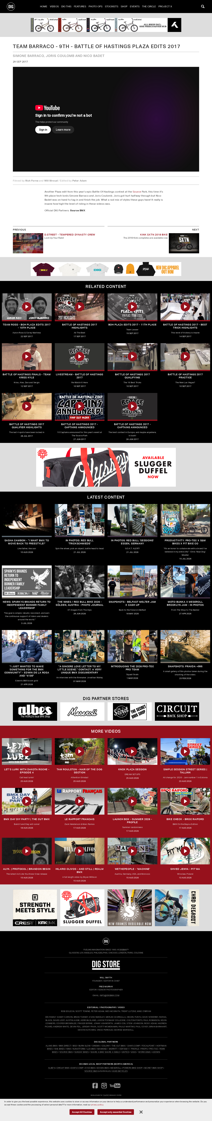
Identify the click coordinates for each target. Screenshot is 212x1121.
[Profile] (177, 907)
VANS (133, 1052)
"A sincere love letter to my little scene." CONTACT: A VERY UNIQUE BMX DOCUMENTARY (80, 669)
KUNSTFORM (79, 1049)
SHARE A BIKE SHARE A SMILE (105, 1052)
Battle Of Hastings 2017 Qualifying (132, 376)
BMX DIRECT (65, 1046)
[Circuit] (177, 711)
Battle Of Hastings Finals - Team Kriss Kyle (27, 376)
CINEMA (96, 1046)
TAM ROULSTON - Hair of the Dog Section (79, 771)
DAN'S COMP (133, 1046)
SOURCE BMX (66, 1052)
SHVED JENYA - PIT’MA (185, 869)
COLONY (106, 1046)
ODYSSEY (124, 1049)
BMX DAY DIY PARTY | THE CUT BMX (27, 819)
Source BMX (91, 1071)
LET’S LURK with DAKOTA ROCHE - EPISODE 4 (26, 771)
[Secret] (130, 711)
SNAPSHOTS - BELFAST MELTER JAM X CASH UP (132, 603)
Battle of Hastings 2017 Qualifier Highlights (26, 426)
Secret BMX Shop (153, 1068)
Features (80, 6)
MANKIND (102, 1049)
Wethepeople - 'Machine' (132, 869)
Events (135, 6)
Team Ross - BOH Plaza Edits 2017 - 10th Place (27, 326)
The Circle (149, 6)
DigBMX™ (124, 949)
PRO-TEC (153, 1049)
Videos (54, 6)
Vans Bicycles (120, 1071)
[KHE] (106, 25)
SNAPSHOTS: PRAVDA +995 (185, 666)
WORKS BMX (144, 1052)
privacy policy (97, 1104)
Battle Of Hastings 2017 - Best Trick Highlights (185, 326)
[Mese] (82, 711)
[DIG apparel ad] (106, 269)
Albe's (51, 1068)
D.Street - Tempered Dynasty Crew (69, 234)
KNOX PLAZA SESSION (132, 769)
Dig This (66, 6)
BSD (74, 1046)
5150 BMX (90, 1068)
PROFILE (135, 1049)
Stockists (111, 6)
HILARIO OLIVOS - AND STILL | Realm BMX (80, 871)
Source (137, 191)
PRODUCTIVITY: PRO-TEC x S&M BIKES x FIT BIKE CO (185, 542)
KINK (68, 1049)
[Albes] (35, 711)
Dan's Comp (77, 1068)
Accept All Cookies (82, 1112)
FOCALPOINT (148, 1046)
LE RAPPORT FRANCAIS (80, 819)
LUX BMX (91, 1049)
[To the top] (106, 941)
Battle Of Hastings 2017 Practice (185, 376)
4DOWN (156, 1052)
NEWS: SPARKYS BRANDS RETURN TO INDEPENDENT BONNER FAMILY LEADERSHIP (27, 605)
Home (43, 6)
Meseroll (115, 1068)
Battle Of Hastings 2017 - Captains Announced (79, 426)
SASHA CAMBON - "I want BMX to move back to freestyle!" (27, 542)
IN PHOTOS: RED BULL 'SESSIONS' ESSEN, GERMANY (132, 542)
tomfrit (106, 1095)
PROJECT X (165, 6)
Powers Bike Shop (132, 1068)
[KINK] (35, 907)
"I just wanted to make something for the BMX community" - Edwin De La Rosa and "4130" (26, 671)
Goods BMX (103, 1068)
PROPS (144, 1049)
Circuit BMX (62, 1068)
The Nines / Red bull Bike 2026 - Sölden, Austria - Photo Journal (80, 603)
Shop (124, 6)
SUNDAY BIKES (81, 1052)
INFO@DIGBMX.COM (109, 995)
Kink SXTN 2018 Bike (154, 234)
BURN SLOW (84, 1046)
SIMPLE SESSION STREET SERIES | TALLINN (185, 771)
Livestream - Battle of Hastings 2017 (79, 376)
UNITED (125, 1052)
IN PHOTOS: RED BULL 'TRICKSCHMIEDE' (80, 542)
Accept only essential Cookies (115, 1112)
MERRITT (113, 1049)
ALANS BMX (51, 1046)
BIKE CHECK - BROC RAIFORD (185, 819)
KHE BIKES (59, 1049)
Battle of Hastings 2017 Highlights (79, 326)
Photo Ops (95, 6)
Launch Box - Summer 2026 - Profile (132, 821)
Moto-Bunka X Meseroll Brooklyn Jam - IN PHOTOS (185, 603)
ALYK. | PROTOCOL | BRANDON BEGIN (26, 869)
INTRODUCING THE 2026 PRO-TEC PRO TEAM (132, 668)
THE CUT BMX (118, 1046)
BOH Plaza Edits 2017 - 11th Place (132, 324)
